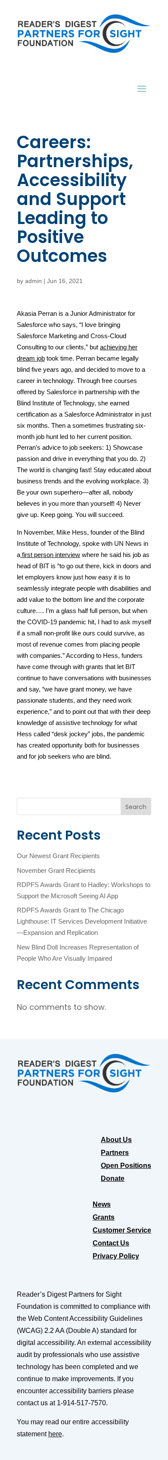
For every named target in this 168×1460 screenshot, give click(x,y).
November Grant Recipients (56, 870)
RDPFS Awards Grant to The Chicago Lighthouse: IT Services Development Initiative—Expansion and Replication (82, 921)
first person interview (50, 554)
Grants (104, 1217)
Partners (115, 1153)
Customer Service (122, 1230)
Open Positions (126, 1166)
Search (135, 807)
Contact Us (111, 1243)
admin (33, 280)
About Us (116, 1140)
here (55, 1434)
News (102, 1205)
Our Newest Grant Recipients (58, 856)
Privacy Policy (116, 1256)
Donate (112, 1179)
